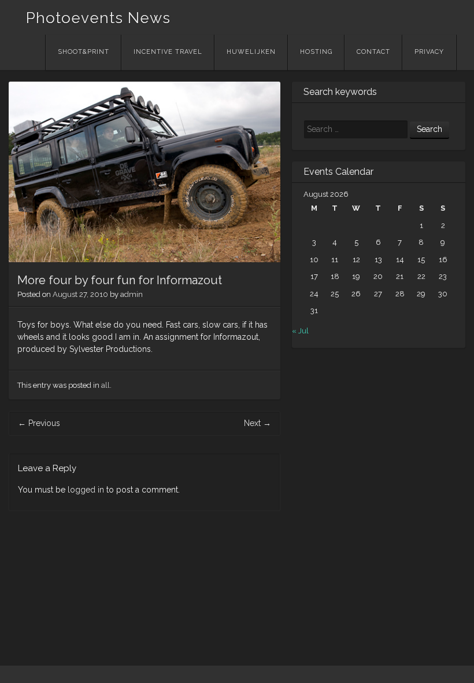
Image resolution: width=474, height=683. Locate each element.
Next (257, 423)
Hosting (316, 52)
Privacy (429, 52)
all (105, 385)
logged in (86, 489)
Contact (373, 52)
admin (131, 294)
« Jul (300, 330)
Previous (39, 423)
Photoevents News (98, 18)
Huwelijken (251, 52)
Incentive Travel (168, 52)
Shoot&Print (83, 52)
